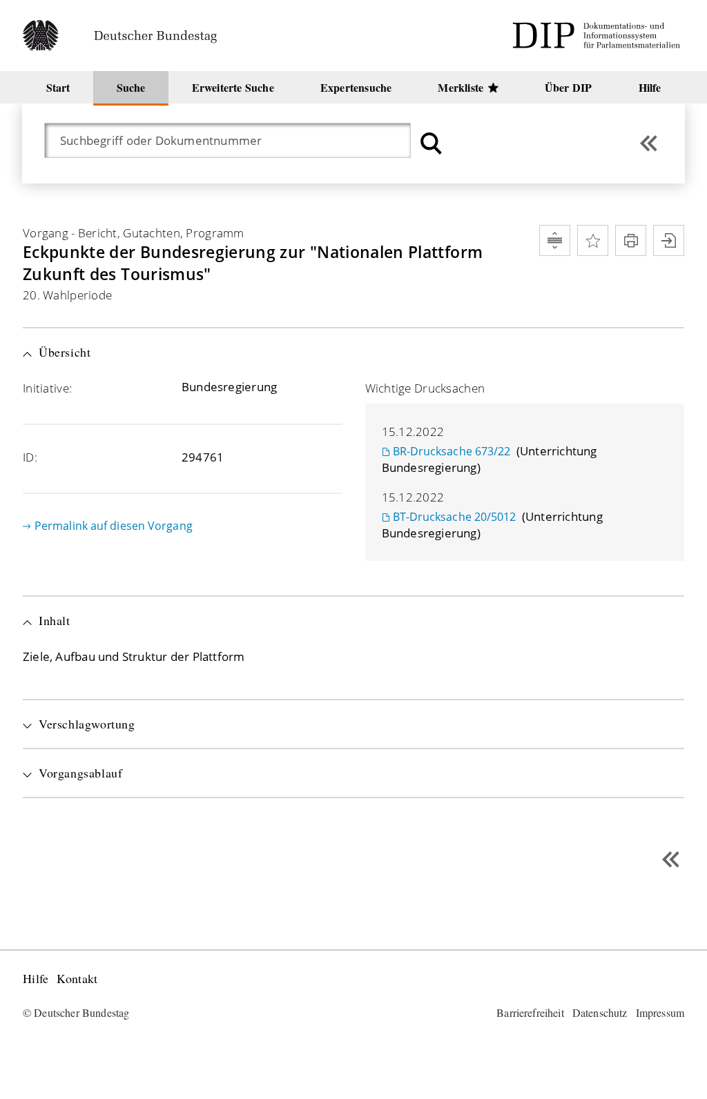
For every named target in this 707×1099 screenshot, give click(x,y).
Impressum (660, 1012)
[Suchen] (431, 143)
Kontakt (77, 978)
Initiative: (47, 388)
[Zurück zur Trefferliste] (649, 143)
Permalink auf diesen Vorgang (114, 525)
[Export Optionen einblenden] (668, 240)
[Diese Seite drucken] (630, 240)
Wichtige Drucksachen (425, 388)
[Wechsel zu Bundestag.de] (126, 35)
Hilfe (35, 978)
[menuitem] (58, 87)
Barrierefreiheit (530, 1012)
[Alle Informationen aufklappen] (554, 240)
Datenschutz (600, 1012)
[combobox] (234, 140)
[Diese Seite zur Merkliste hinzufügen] (592, 240)
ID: (30, 457)
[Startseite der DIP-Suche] (598, 35)
